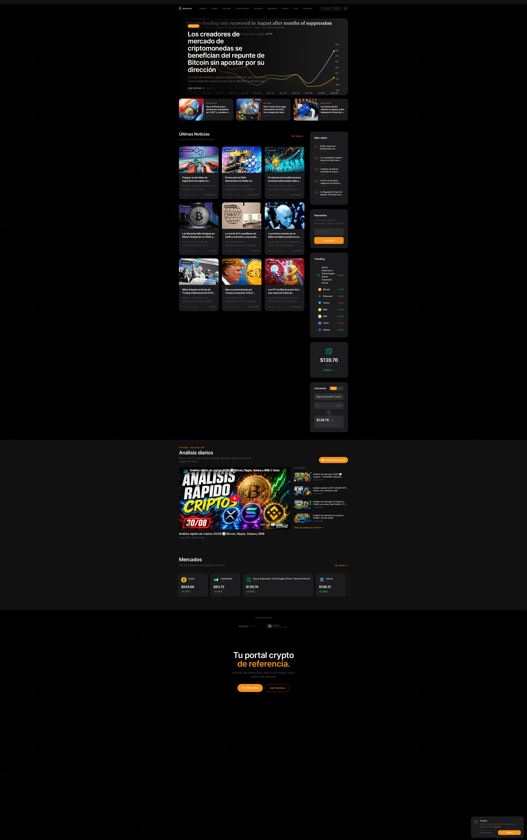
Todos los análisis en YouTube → (308, 527)
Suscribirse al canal (335, 460)
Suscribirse (329, 240)
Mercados (226, 8)
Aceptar (509, 832)
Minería (285, 8)
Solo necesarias (485, 832)
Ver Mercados (250, 687)
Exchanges (307, 8)
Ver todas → (297, 136)
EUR (340, 388)
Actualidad (258, 8)
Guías (295, 8)
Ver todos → (341, 565)
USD (333, 388)
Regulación (272, 8)
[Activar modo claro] (345, 8)
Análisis (214, 8)
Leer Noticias (277, 687)
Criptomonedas (242, 8)
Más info (497, 827)
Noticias (202, 8)
